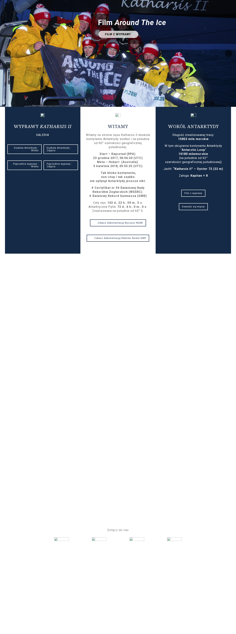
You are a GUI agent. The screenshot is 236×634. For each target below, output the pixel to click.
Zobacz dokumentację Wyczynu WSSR (120, 223)
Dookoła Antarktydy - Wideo (26, 149)
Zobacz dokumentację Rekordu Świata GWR (120, 238)
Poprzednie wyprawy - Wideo (26, 165)
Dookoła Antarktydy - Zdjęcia (59, 149)
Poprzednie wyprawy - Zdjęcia (59, 165)
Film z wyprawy (193, 193)
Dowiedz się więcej (193, 206)
